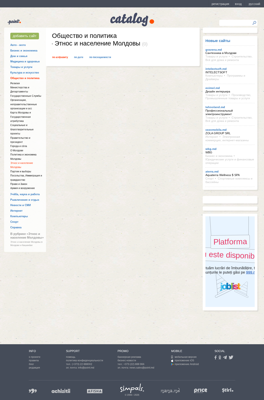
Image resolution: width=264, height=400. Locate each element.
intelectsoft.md (216, 68)
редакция (34, 367)
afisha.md (94, 391)
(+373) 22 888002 (82, 364)
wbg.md (211, 148)
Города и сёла (18, 146)
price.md (200, 390)
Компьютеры (19, 216)
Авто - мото (18, 45)
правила (34, 360)
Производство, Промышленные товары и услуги (228, 96)
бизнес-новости (127, 360)
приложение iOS (184, 360)
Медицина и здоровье (25, 61)
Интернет (16, 210)
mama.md (170, 390)
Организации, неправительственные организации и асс (23, 104)
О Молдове (16, 150)
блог (31, 364)
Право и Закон (18, 184)
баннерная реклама (129, 357)
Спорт (14, 221)
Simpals (132, 388)
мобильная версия (186, 357)
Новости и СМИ (20, 205)
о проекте (34, 357)
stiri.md (227, 390)
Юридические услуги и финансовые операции (229, 161)
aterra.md (212, 171)
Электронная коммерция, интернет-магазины (227, 138)
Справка (15, 227)
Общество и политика (24, 78)
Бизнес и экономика (23, 50)
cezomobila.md (216, 129)
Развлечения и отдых (24, 199)
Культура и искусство (24, 72)
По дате (78, 57)
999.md (33, 391)
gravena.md (213, 49)
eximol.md (212, 88)
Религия (15, 83)
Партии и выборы (20, 171)
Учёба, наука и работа (25, 194)
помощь (70, 357)
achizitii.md (60, 391)
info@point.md (86, 367)
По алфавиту (60, 57)
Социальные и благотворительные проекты (22, 129)
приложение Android (187, 364)
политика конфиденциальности (84, 360)
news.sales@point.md (142, 367)
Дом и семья (18, 56)
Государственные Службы (25, 95)
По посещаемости (100, 57)
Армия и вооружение (22, 188)
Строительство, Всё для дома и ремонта (228, 58)
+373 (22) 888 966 (134, 364)
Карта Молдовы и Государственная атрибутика (20, 116)
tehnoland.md (215, 107)
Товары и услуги (21, 67)
